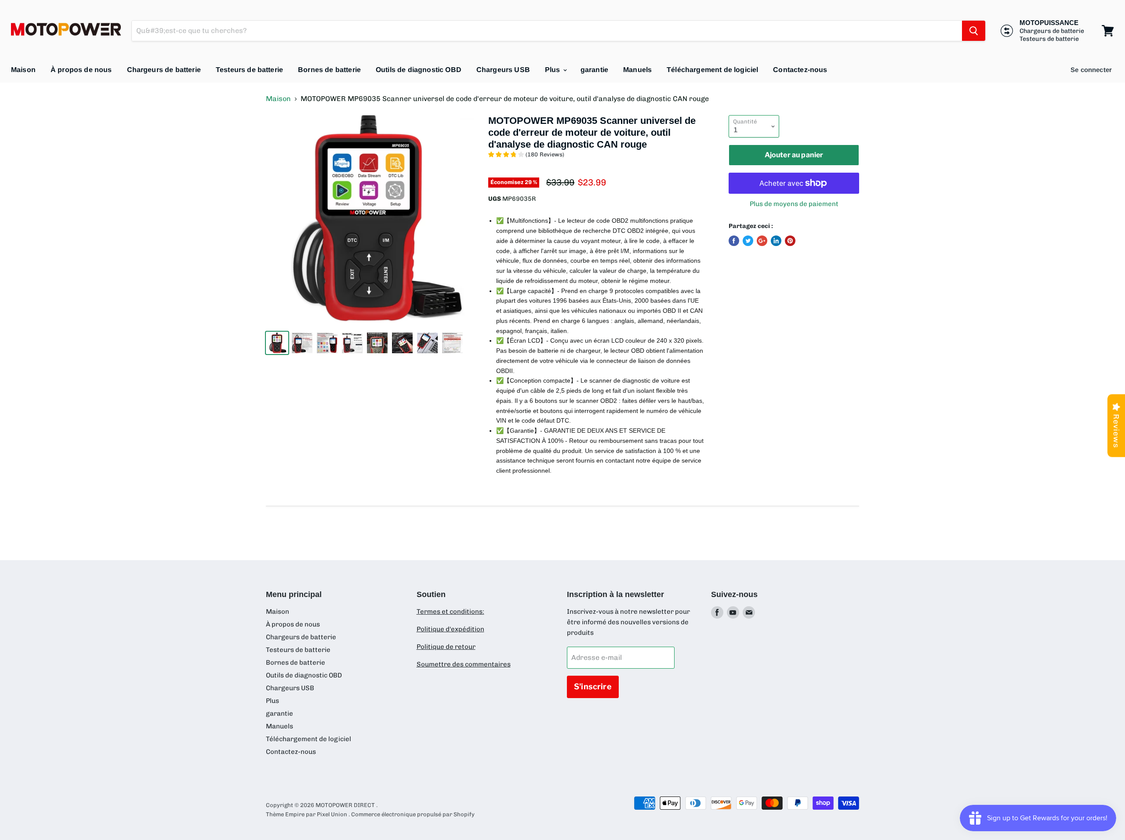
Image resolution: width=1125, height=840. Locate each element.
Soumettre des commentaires (464, 664)
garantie (594, 69)
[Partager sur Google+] (762, 240)
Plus (553, 69)
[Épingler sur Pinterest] (790, 240)
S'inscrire (593, 686)
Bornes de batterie (329, 69)
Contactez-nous (800, 69)
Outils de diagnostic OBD (418, 69)
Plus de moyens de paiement (794, 204)
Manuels (637, 69)
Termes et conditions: (450, 612)
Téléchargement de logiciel (712, 69)
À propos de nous (81, 69)
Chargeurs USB (503, 69)
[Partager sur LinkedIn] (776, 240)
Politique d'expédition (450, 629)
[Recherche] (973, 31)
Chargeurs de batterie (164, 69)
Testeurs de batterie (249, 69)
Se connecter (1091, 69)
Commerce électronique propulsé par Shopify (413, 814)
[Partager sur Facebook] (734, 240)
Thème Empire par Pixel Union (306, 814)
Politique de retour (446, 647)
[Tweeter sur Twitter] (748, 240)
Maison (23, 69)
